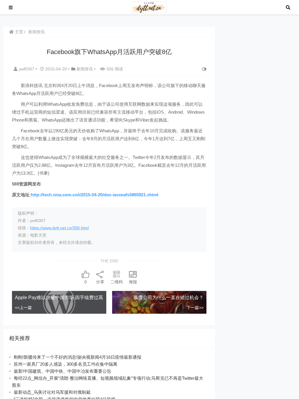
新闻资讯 (36, 32)
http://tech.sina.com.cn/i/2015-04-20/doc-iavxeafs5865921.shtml (94, 194)
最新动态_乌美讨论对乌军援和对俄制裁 (52, 392)
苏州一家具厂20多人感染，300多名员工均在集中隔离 (65, 364)
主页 (18, 32)
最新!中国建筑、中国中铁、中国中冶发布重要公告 (62, 371)
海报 (133, 282)
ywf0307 (27, 69)
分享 (100, 282)
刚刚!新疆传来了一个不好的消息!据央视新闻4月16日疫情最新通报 (77, 357)
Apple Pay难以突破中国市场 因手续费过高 (59, 297)
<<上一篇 (23, 307)
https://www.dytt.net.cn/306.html (59, 227)
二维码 (116, 282)
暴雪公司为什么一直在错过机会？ (168, 297)
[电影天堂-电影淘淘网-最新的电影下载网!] (149, 6)
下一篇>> (195, 307)
